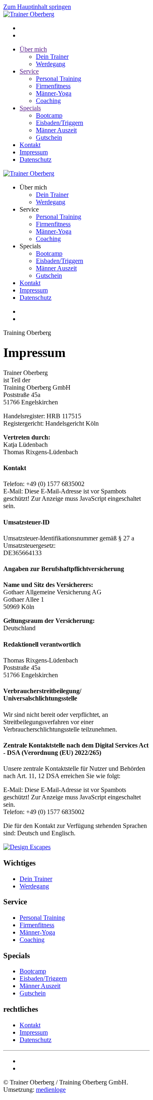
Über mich (33, 49)
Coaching (48, 100)
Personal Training (58, 78)
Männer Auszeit (56, 130)
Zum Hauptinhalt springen (37, 6)
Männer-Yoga (53, 93)
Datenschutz (35, 159)
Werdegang (50, 63)
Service (29, 71)
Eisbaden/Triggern (59, 122)
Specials (30, 108)
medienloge (51, 1089)
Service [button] (29, 209)
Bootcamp (49, 115)
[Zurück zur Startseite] (28, 14)
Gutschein (49, 137)
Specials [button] (30, 246)
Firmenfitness (53, 86)
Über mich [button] (33, 187)
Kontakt (30, 144)
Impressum (34, 152)
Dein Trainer (52, 56)
